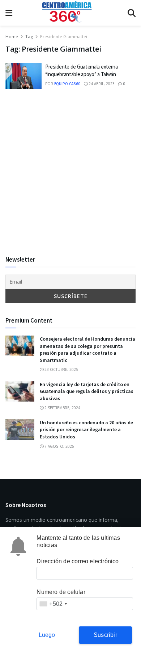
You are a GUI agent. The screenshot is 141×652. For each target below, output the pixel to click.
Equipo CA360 (67, 83)
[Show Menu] (8, 13)
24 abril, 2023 (101, 83)
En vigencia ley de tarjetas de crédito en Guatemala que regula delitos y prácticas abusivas (86, 391)
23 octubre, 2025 (60, 369)
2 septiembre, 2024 (61, 407)
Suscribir (105, 635)
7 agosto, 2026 (58, 446)
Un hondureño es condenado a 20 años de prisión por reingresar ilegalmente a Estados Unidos (86, 429)
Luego (47, 635)
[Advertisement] (70, 171)
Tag (29, 37)
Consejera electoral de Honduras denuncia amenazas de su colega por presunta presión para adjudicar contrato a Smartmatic (87, 349)
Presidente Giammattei (63, 37)
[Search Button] (132, 13)
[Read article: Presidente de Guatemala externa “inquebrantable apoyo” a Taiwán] (23, 76)
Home (11, 37)
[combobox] (53, 604)
